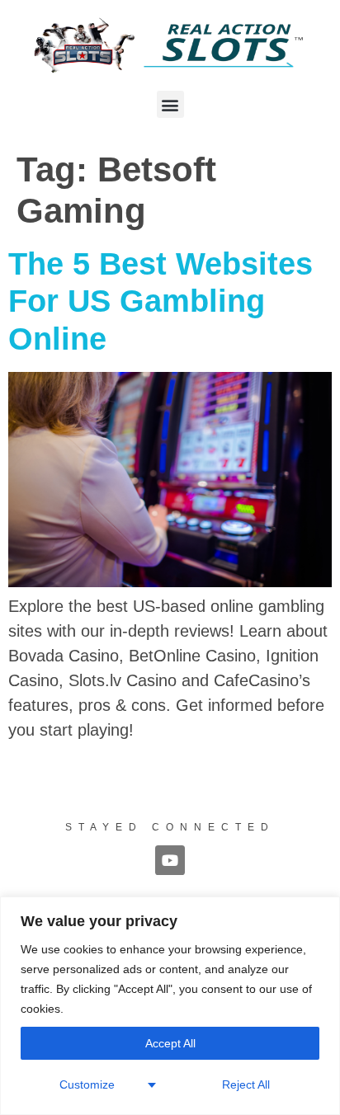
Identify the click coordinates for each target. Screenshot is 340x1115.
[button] (170, 104)
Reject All (246, 1084)
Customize (87, 1084)
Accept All (170, 1043)
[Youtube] (170, 860)
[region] (170, 1005)
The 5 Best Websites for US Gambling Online (160, 301)
